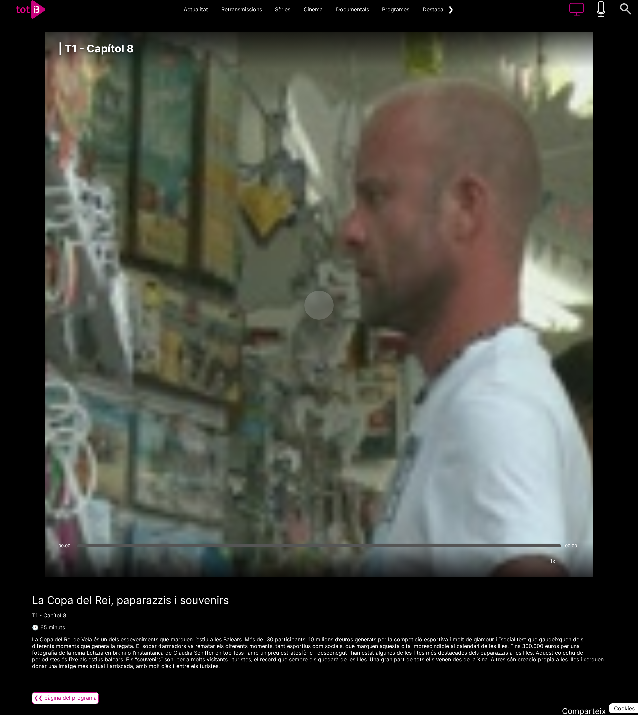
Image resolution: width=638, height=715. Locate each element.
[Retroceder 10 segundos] (284, 305)
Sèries (282, 9)
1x (552, 561)
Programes (395, 9)
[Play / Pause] (319, 305)
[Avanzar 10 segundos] (354, 305)
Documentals (352, 9)
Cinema (313, 9)
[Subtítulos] (513, 561)
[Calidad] (533, 561)
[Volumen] (65, 561)
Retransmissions (241, 9)
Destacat (434, 9)
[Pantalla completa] (573, 561)
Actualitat (196, 9)
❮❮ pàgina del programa (65, 697)
